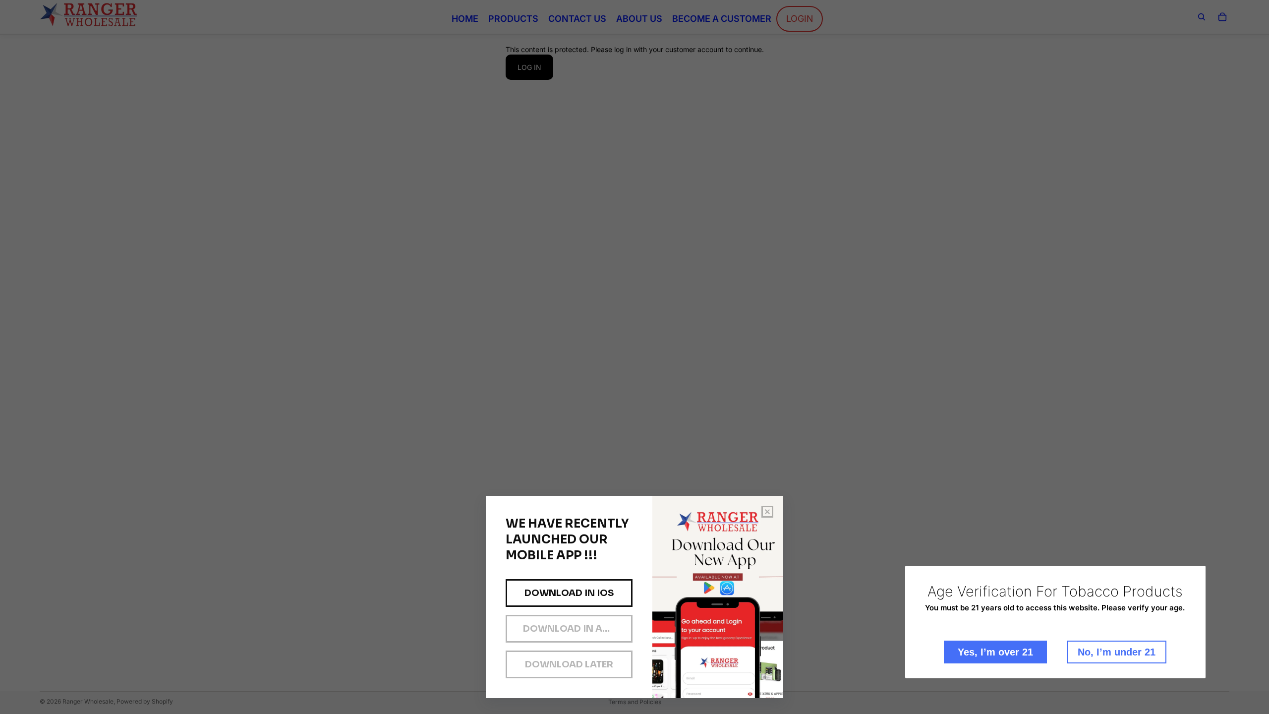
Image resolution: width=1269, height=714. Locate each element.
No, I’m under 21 (1116, 652)
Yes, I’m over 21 (995, 652)
